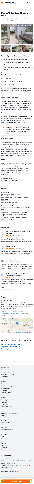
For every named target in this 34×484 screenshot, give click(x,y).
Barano (3, 415)
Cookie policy (26, 465)
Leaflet (17, 332)
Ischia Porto (4, 402)
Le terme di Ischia (5, 388)
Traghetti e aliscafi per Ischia (10, 313)
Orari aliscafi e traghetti (7, 372)
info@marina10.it (9, 78)
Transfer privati (5, 376)
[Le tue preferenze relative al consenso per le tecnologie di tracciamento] (31, 481)
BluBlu (7, 458)
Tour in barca (4, 383)
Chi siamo (3, 425)
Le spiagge (4, 390)
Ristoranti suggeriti (6, 392)
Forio (2, 411)
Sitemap (3, 463)
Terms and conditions (7, 465)
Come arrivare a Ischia (7, 370)
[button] (17, 323)
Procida (3, 447)
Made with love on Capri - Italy (9, 471)
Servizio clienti (5, 422)
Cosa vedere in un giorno (7, 386)
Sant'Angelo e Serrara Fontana (9, 413)
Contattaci (4, 427)
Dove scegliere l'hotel (7, 400)
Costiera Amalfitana (6, 441)
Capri (2, 439)
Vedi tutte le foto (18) (25, 25)
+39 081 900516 (9, 85)
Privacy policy (17, 465)
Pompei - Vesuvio (5, 450)
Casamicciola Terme (6, 406)
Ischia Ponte (4, 404)
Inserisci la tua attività (7, 429)
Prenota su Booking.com (12, 81)
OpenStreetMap (23, 332)
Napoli (2, 445)
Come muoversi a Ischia (7, 374)
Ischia (2, 436)
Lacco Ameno (4, 408)
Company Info (27, 461)
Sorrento (3, 443)
